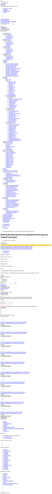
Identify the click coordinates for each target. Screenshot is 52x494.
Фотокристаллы (7, 477)
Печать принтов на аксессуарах (10, 483)
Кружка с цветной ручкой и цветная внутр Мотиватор (13, 323)
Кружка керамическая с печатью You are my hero (12, 403)
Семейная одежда (7, 465)
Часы (4, 476)
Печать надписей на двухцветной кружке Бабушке (12, 383)
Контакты (5, 227)
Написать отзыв (4, 293)
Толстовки (5, 453)
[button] (3, 3)
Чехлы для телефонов (8, 480)
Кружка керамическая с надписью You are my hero (12, 363)
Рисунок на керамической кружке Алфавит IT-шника (13, 353)
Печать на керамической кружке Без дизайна (11, 413)
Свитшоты (5, 454)
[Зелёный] (4, 280)
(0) (5, 242)
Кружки (5, 473)
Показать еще (4, 417)
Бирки (4, 482)
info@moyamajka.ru (5, 19)
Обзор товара (6, 251)
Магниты (5, 479)
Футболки (5, 452)
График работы (6, 10)
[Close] (1, 296)
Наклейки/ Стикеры (8, 484)
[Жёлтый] (4, 279)
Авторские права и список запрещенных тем (13, 428)
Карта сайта (6, 430)
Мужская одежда (7, 450)
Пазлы (4, 478)
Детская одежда (6, 460)
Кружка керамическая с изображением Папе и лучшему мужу (15, 373)
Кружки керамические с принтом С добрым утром (12, 393)
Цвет (2, 278)
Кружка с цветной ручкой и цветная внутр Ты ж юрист (13, 333)
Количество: (3, 281)
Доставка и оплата (7, 8)
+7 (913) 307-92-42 (5, 22)
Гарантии (5, 9)
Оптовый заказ (6, 225)
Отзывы (5, 12)
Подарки (5, 449)
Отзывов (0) (6, 252)
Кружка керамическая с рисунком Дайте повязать (12, 343)
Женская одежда (7, 455)
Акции (4, 429)
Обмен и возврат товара (8, 427)
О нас (4, 226)
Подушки (5, 474)
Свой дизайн (6, 224)
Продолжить (3, 307)
